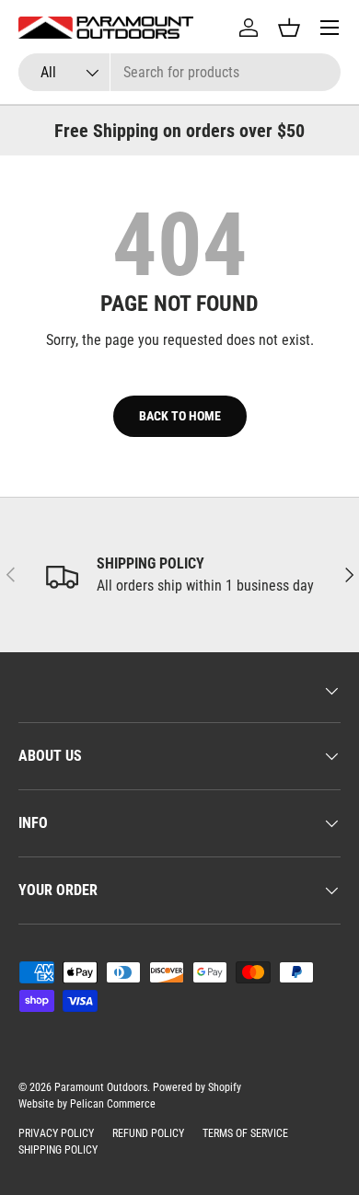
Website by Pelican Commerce (87, 1103)
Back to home (180, 415)
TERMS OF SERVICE (245, 1133)
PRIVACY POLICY (56, 1133)
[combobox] (179, 72)
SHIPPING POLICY (58, 1149)
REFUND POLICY (148, 1133)
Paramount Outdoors (100, 1087)
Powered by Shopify (197, 1087)
